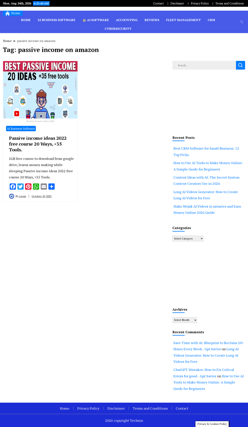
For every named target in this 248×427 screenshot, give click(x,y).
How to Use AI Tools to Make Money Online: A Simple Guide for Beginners (208, 382)
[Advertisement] (208, 101)
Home (26, 20)
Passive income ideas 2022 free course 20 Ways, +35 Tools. (38, 144)
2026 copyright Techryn (124, 420)
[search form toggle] (241, 22)
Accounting (127, 20)
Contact (158, 3)
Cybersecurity (118, 28)
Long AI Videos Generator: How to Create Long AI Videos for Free (206, 355)
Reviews (152, 20)
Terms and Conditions (229, 3)
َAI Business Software (56, 20)
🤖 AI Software (95, 20)
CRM (211, 20)
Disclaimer (177, 3)
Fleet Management (183, 20)
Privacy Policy (200, 3)
